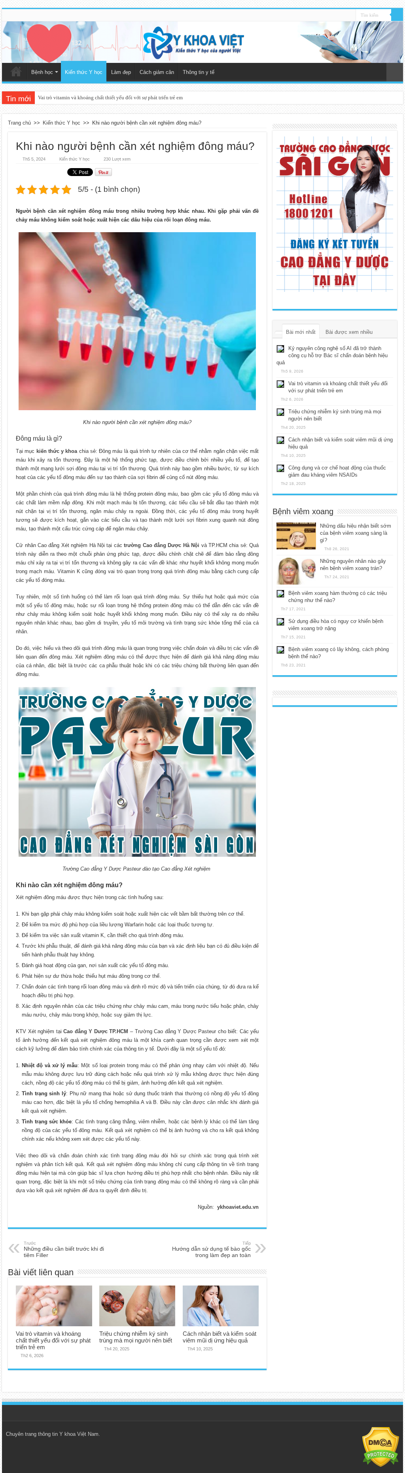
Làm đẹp (121, 72)
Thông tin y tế (198, 72)
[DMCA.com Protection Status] (380, 1447)
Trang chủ (16, 71)
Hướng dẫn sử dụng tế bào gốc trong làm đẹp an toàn (211, 1249)
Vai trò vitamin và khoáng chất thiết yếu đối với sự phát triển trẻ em (110, 97)
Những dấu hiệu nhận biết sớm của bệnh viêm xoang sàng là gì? (355, 533)
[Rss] (350, 15)
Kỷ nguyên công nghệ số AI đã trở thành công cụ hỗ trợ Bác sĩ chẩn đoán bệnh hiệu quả (332, 355)
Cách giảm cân (157, 72)
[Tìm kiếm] (397, 15)
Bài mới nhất (301, 332)
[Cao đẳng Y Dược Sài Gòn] (334, 214)
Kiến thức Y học (83, 72)
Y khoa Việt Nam (78, 1434)
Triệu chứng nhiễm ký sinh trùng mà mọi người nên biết (135, 1337)
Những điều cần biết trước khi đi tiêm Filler (64, 1249)
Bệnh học (42, 72)
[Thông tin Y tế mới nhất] (202, 42)
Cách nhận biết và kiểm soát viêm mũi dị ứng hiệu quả (219, 1337)
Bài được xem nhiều (349, 332)
